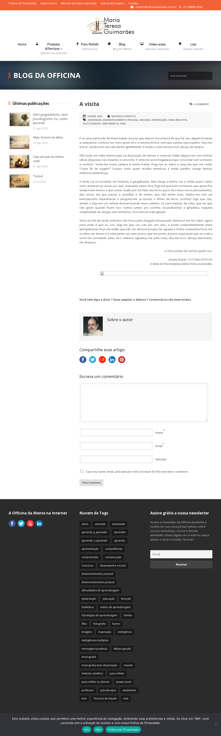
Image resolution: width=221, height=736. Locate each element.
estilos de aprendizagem (115, 607)
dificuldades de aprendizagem (100, 590)
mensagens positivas (94, 649)
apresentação (90, 549)
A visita (89, 103)
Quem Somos (48, 3)
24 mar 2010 (94, 116)
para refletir (177, 119)
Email (158, 446)
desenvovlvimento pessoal (98, 582)
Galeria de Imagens (112, 3)
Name (159, 433)
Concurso (87, 565)
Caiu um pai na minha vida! (48, 158)
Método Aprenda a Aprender (79, 3)
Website (160, 459)
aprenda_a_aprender (94, 532)
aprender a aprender (95, 540)
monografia (89, 657)
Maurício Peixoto (123, 116)
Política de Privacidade (22, 3)
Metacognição (122, 649)
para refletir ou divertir (96, 682)
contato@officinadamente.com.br (156, 7)
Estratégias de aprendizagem (99, 615)
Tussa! (38, 176)
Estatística (88, 607)
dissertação (89, 599)
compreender (90, 557)
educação (109, 599)
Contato (133, 3)
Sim (86, 729)
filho (84, 624)
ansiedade (94, 119)
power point (123, 682)
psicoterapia (92, 123)
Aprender (120, 532)
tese (84, 698)
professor (88, 690)
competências (113, 549)
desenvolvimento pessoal (120, 119)
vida (123, 123)
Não (98, 729)
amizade (100, 524)
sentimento (110, 123)
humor (116, 624)
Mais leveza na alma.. (48, 137)
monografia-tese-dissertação (99, 665)
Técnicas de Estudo (105, 698)
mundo (128, 665)
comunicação (113, 557)
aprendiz (119, 540)
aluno (85, 524)
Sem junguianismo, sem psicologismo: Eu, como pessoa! (50, 118)
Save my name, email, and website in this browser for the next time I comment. (137, 472)
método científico (92, 673)
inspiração (159, 119)
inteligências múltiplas (95, 640)
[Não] (215, 724)
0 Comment (201, 104)
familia (128, 615)
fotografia (99, 624)
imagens (87, 632)
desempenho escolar (113, 565)
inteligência (125, 632)
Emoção (145, 119)
